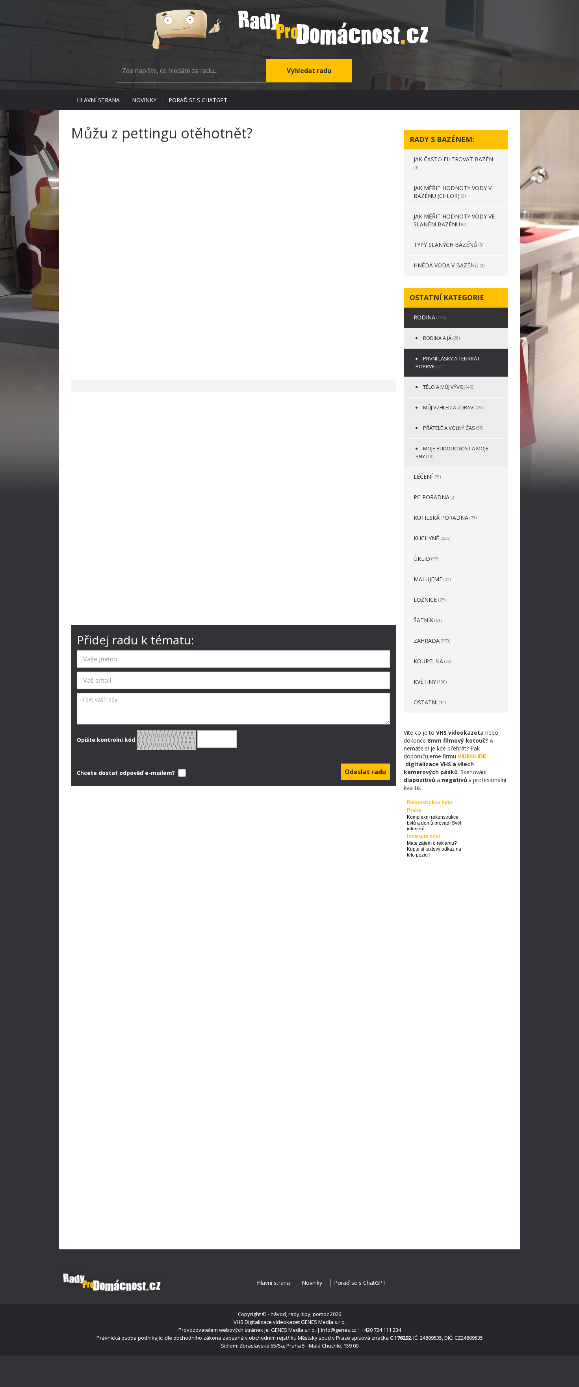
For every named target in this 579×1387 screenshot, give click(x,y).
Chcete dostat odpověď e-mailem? (126, 773)
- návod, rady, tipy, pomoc (298, 1314)
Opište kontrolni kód (107, 739)
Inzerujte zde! (423, 836)
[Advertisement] (233, 258)
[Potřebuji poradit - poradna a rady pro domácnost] (289, 29)
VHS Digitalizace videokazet (267, 1321)
